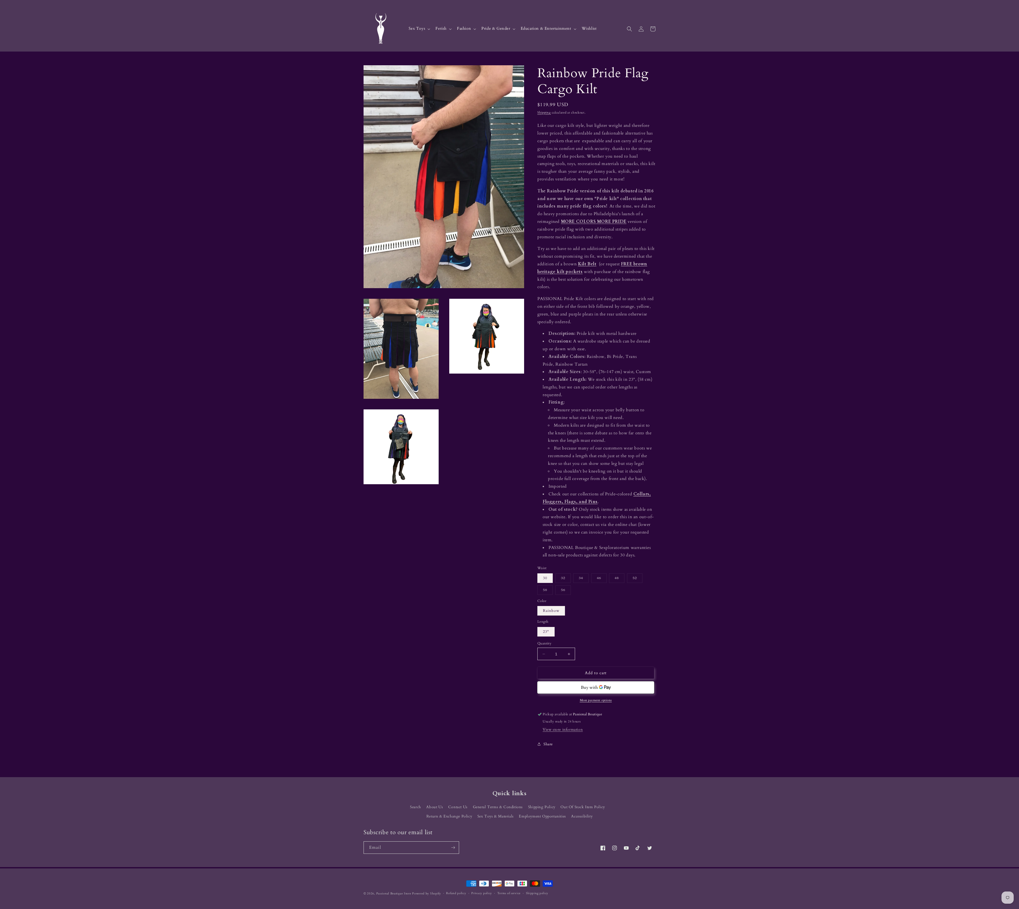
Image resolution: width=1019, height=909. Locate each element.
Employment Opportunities (542, 816)
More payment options (596, 700)
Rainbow (551, 610)
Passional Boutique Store (393, 893)
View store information (563, 729)
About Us (434, 807)
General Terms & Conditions (498, 807)
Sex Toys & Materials (495, 816)
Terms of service (509, 893)
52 (637, 579)
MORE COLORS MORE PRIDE (594, 221)
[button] (419, 28)
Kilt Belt (587, 264)
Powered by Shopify (426, 893)
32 (566, 579)
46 (602, 579)
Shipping (544, 112)
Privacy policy (481, 893)
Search (415, 807)
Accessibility (582, 816)
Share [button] (548, 744)
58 (548, 591)
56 (566, 591)
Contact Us (458, 807)
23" (546, 631)
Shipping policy (537, 893)
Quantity (544, 643)
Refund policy (456, 893)
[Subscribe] (453, 847)
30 (545, 578)
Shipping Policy (541, 807)
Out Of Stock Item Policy (582, 807)
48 (619, 579)
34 (584, 579)
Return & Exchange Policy (449, 816)
